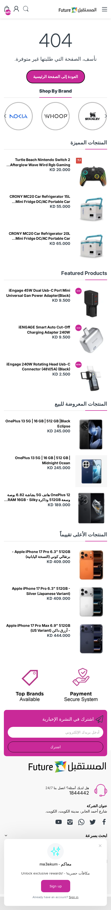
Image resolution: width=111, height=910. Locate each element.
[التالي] (105, 116)
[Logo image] (92, 116)
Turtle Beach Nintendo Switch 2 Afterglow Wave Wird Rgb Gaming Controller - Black (40, 162)
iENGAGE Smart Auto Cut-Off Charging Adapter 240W (44, 329)
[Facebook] (104, 822)
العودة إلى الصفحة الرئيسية (55, 76)
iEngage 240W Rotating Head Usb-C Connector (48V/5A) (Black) (38, 366)
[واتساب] (81, 822)
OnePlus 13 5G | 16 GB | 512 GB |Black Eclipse (37, 423)
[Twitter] (93, 822)
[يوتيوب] (59, 822)
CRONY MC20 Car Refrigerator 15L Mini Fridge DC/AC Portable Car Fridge (40, 199)
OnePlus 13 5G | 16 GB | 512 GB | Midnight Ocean (42, 460)
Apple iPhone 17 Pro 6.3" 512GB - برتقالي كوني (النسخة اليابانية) (41, 554)
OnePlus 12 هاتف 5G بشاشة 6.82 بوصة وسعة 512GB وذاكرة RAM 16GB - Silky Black (38, 497)
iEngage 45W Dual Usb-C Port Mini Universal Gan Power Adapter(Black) (38, 293)
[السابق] (5, 116)
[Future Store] (77, 13)
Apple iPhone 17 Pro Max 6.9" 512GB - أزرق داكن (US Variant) (38, 628)
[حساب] (16, 9)
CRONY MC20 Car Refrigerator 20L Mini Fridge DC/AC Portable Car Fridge (39, 236)
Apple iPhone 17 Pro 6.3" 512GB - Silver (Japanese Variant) (41, 591)
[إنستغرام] (70, 822)
